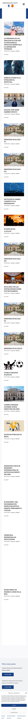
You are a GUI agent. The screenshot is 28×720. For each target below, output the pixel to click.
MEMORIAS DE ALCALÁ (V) (14, 127)
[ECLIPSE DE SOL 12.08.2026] (14, 220)
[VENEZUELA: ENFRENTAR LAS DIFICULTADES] (14, 527)
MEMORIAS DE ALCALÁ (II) (14, 306)
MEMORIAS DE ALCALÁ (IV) (14, 157)
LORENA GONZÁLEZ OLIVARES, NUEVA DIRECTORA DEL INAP (14, 390)
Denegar (14, 708)
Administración (10, 3)
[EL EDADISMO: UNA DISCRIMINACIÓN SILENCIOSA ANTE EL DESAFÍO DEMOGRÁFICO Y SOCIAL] (14, 492)
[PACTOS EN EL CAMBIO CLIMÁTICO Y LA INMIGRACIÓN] (14, 189)
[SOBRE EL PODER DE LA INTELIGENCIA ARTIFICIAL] (14, 67)
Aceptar (14, 705)
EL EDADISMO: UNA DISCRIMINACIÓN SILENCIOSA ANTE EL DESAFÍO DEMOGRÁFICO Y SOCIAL (14, 487)
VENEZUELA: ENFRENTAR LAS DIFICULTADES (14, 523)
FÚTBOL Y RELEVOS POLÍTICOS (14, 362)
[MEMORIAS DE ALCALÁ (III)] (14, 249)
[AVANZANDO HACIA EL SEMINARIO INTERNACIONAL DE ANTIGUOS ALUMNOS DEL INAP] (14, 455)
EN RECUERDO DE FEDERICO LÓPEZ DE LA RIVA (14, 565)
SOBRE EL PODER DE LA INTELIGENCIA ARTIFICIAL (14, 64)
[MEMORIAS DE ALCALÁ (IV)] (14, 159)
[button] (26, 693)
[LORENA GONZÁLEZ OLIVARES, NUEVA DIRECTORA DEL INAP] (14, 394)
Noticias (18, 114)
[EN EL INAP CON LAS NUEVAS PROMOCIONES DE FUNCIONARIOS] (14, 278)
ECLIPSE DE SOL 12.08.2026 (14, 218)
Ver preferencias (14, 712)
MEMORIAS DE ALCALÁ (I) (14, 336)
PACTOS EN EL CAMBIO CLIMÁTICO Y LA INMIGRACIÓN (14, 186)
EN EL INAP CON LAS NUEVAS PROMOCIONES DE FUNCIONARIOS (14, 274)
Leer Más (6, 54)
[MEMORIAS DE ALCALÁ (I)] (14, 338)
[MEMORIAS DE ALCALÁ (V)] (14, 129)
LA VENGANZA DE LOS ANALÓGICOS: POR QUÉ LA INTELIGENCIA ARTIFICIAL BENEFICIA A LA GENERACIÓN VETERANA (14, 22)
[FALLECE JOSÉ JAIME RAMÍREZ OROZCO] (14, 100)
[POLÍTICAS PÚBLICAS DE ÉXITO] (14, 425)
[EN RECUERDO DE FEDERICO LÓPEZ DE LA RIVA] (14, 569)
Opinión (18, 51)
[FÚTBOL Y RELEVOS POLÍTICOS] (14, 365)
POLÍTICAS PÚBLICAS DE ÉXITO (14, 423)
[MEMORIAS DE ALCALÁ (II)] (14, 309)
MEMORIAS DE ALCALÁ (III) (14, 247)
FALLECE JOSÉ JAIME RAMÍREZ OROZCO (14, 98)
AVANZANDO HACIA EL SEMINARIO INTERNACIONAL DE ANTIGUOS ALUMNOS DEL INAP (14, 450)
